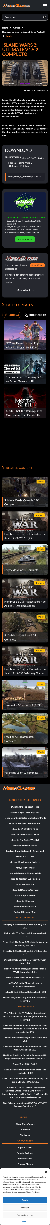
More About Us (25, 290)
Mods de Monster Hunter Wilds (25, 873)
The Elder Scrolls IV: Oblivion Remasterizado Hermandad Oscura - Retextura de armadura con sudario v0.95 (25, 1028)
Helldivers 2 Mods (25, 856)
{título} (23, 1221)
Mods (9, 36)
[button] (45, 1171)
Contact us (25, 1129)
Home (5, 27)
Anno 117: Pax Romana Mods (25, 834)
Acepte (25, 1200)
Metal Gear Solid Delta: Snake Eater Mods (25, 817)
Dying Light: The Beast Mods (25, 806)
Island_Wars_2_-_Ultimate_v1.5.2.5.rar (24, 177)
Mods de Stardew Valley (25, 845)
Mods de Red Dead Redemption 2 (25, 823)
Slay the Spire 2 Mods (25, 895)
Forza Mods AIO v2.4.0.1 (25, 1064)
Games (16, 27)
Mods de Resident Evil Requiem (25, 878)
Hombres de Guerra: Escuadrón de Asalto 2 (23, 31)
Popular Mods (25, 1158)
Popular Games (25, 1147)
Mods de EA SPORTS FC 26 (25, 829)
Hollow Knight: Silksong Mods (25, 812)
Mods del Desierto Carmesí (25, 889)
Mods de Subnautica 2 (25, 906)
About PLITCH (25, 239)
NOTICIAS (13, 315)
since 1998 (36, 265)
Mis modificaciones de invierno (25, 862)
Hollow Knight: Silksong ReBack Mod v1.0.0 (25, 992)
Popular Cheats (25, 1164)
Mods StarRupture (25, 884)
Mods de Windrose (25, 901)
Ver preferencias (25, 1215)
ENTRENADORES (37, 315)
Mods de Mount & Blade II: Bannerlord (25, 851)
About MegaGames (25, 1124)
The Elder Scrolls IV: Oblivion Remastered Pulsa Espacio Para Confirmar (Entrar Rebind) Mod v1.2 (25, 1016)
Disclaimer (25, 1135)
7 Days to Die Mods (25, 867)
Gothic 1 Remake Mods (25, 912)
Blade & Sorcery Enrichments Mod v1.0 (25, 977)
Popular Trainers (25, 1153)
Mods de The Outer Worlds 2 (25, 840)
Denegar (25, 1207)
